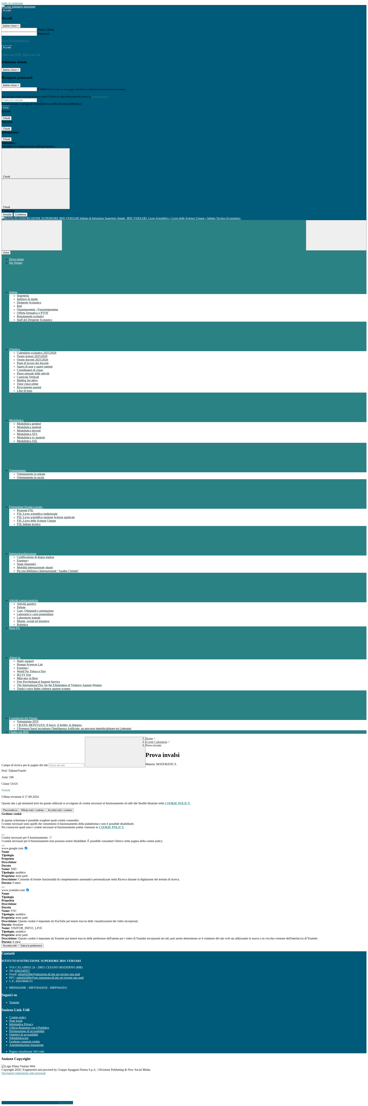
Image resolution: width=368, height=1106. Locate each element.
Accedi (7, 10)
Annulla (7, 214)
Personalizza (10, 810)
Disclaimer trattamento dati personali (24, 1073)
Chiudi (6, 118)
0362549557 (22, 970)
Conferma (20, 214)
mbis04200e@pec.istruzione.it (50, 977)
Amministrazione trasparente (26, 1045)
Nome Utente (46, 29)
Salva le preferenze (31, 945)
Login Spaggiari (99, 96)
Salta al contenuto (12, 3)
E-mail (42, 89)
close (6, 252)
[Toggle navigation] (32, 235)
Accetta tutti (60, 810)
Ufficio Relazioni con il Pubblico (29, 1027)
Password (43, 33)
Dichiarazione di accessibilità (26, 1031)
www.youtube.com (13, 890)
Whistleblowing (18, 1038)
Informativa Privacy (21, 1024)
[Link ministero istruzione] (18, 6)
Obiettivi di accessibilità (23, 1034)
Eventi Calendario (156, 742)
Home (149, 738)
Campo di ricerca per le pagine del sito (25, 765)
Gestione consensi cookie (24, 1041)
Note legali (15, 1020)
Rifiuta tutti (32, 810)
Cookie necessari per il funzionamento (25, 837)
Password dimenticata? (15, 40)
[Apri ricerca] (336, 235)
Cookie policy (17, 1017)
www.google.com (13, 848)
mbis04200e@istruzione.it (49, 974)
